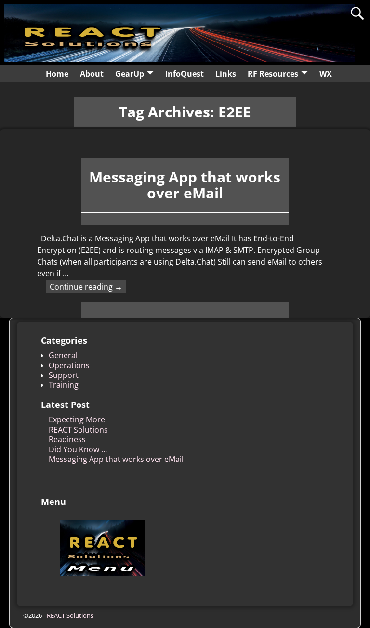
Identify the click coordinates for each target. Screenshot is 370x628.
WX (325, 74)
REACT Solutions (78, 429)
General (63, 355)
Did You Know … (78, 449)
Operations (69, 365)
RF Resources (273, 74)
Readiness (67, 439)
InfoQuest (184, 74)
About (92, 74)
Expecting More (77, 419)
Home (57, 74)
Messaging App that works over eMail (184, 185)
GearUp (129, 74)
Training (64, 384)
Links (225, 74)
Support (64, 375)
